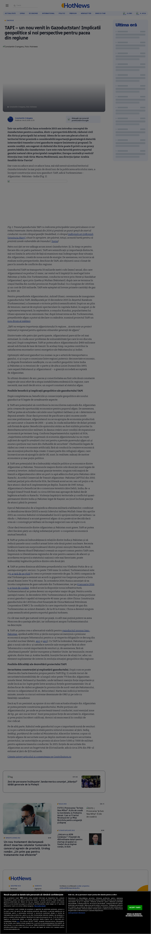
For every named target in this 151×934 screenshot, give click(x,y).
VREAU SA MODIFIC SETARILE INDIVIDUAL (134, 915)
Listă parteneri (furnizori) (76, 913)
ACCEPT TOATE (135, 907)
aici (18, 921)
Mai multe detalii (40, 906)
